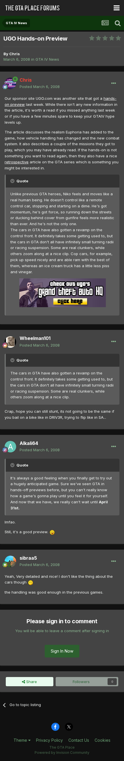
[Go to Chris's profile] (10, 83)
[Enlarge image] (52, 531)
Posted (40, 86)
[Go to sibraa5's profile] (10, 561)
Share (31, 681)
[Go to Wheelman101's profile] (10, 342)
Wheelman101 (35, 338)
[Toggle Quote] (13, 181)
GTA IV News (47, 59)
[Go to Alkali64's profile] (10, 446)
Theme (21, 740)
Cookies (102, 740)
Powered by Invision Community (62, 752)
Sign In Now (62, 651)
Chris (14, 53)
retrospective (17, 162)
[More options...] (113, 83)
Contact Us (78, 740)
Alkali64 (29, 443)
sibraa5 (28, 558)
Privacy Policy (49, 740)
